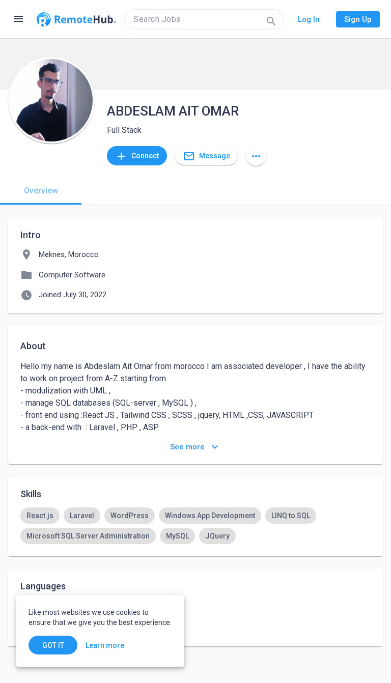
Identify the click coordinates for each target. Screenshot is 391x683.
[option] (40, 515)
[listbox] (195, 525)
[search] (204, 19)
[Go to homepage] (76, 19)
